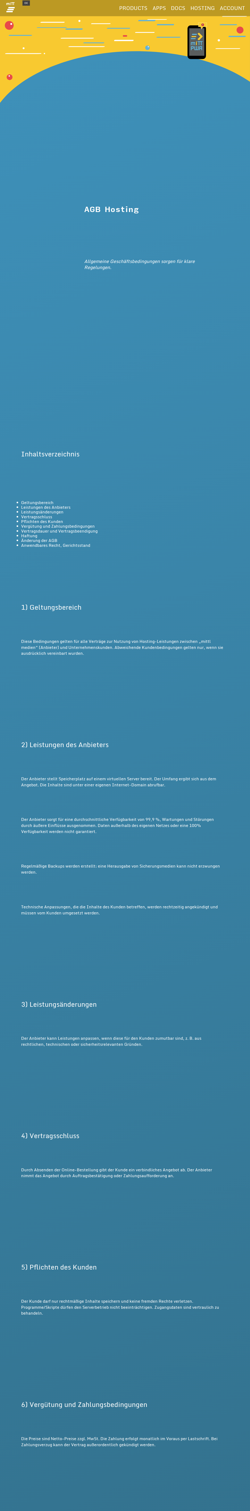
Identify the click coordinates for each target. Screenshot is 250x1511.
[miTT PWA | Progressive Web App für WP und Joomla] (10, 8)
